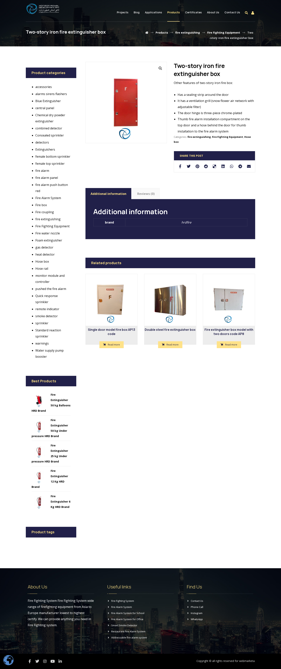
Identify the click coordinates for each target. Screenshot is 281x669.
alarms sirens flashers (51, 94)
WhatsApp (197, 619)
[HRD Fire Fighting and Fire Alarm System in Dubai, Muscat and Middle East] (43, 9)
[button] (160, 68)
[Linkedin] (60, 661)
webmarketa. (247, 661)
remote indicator (47, 309)
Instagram (196, 613)
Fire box (41, 205)
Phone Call (197, 607)
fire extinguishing (199, 137)
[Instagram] (45, 661)
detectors (42, 142)
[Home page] (146, 32)
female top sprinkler (50, 163)
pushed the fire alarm (50, 289)
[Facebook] (29, 661)
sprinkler (41, 323)
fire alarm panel (46, 178)
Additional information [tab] (108, 194)
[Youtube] (52, 661)
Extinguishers (45, 149)
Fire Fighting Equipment (227, 137)
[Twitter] (37, 661)
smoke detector (46, 316)
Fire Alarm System (48, 198)
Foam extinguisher (48, 240)
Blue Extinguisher (48, 101)
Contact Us (197, 601)
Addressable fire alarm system (129, 637)
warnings (42, 343)
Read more (114, 344)
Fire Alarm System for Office (127, 619)
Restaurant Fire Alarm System (128, 631)
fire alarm (42, 171)
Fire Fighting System (122, 601)
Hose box (42, 261)
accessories (43, 87)
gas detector (44, 247)
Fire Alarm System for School (127, 613)
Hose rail (41, 268)
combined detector (48, 128)
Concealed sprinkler (49, 135)
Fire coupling (44, 212)
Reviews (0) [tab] (146, 194)
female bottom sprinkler (52, 156)
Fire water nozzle (47, 233)
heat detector (45, 254)
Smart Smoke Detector (124, 625)
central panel (44, 108)
